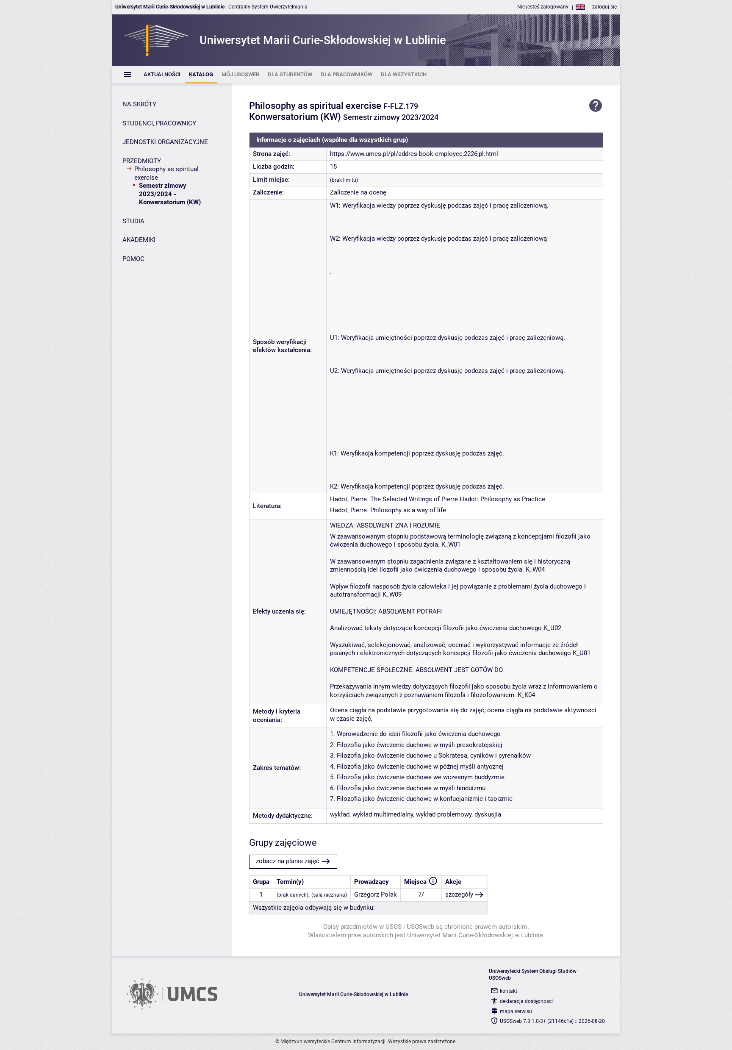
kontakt (508, 991)
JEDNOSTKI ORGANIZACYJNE (165, 142)
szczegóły (459, 894)
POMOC (133, 259)
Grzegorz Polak (375, 894)
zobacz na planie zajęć (287, 861)
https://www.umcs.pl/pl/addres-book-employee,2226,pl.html (414, 154)
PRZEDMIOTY (141, 161)
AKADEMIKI (138, 240)
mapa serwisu (516, 1011)
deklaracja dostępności (526, 1001)
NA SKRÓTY (139, 104)
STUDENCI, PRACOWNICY (159, 123)
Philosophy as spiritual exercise (166, 173)
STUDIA (133, 221)
